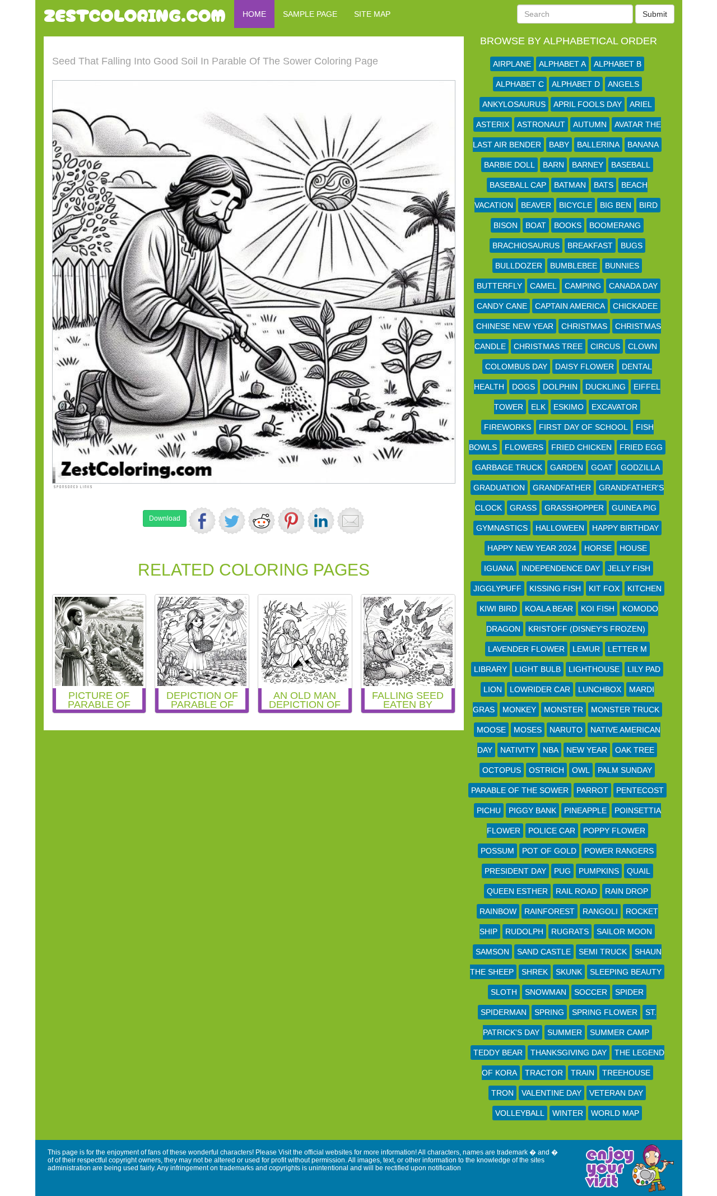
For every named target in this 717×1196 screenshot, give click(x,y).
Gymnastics (502, 527)
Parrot (592, 790)
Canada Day (633, 285)
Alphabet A (562, 63)
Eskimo (568, 406)
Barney (587, 164)
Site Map (372, 14)
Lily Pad (643, 669)
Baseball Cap (518, 184)
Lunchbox (599, 689)
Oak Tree (634, 749)
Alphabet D (576, 84)
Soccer (590, 992)
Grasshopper (574, 507)
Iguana (499, 568)
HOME (254, 14)
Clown (642, 346)
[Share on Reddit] (261, 520)
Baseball (630, 164)
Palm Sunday (625, 770)
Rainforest (549, 911)
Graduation (499, 487)
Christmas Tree (548, 346)
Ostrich (546, 770)
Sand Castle (544, 951)
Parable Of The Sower (520, 790)
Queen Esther (517, 891)
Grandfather (562, 487)
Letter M (627, 649)
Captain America (570, 306)
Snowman (545, 992)
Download (164, 518)
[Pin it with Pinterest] (291, 520)
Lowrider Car (540, 689)
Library (490, 669)
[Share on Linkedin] (321, 520)
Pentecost (640, 790)
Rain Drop (626, 891)
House (633, 548)
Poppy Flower (614, 830)
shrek (535, 971)
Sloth (504, 992)
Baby (559, 144)
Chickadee (635, 306)
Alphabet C (520, 84)
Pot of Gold (549, 850)
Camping (583, 285)
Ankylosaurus (514, 104)
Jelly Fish (629, 568)
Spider (629, 992)
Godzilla (640, 467)
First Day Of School (583, 427)
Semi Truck (603, 951)
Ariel (641, 104)
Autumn (590, 124)
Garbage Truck (508, 467)
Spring (549, 1012)
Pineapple (585, 810)
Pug (562, 870)
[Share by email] (350, 520)
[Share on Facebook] (202, 520)
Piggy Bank (532, 810)
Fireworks (507, 427)
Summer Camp (619, 1032)
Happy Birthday (625, 527)
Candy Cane (502, 306)
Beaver (536, 205)
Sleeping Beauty (626, 971)
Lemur (586, 649)
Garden (566, 467)
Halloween (560, 527)
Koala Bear (549, 608)
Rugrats (570, 931)
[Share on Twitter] (231, 520)
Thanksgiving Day (568, 1052)
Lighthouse (594, 669)
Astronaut (541, 124)
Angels (623, 84)
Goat (602, 467)
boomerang (615, 225)
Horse (598, 548)
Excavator (614, 406)
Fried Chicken (581, 447)
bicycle (575, 205)
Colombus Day (516, 366)
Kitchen (644, 588)
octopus (501, 770)
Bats (603, 184)
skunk (569, 971)
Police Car (551, 830)
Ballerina (598, 144)
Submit (654, 14)
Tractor (544, 1072)
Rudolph (524, 931)
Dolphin (560, 386)
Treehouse (626, 1072)
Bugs (631, 245)
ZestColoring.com (135, 14)
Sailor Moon (624, 931)
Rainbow (497, 911)
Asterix (492, 124)
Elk (538, 406)
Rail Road (576, 891)
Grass (523, 507)
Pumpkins (599, 870)
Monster (563, 709)
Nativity (517, 749)
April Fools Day (587, 104)
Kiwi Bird (498, 608)
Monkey (519, 709)
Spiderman (504, 1012)
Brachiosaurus (526, 245)
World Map (615, 1113)
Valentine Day (551, 1092)
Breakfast (590, 245)
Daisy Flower (584, 366)
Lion (492, 689)
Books (567, 225)
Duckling (605, 386)
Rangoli (600, 911)
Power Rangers (619, 850)
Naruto (566, 729)
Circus (605, 346)
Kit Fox (604, 588)
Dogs (523, 386)
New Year (586, 749)
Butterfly (499, 285)
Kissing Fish (555, 588)
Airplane (512, 63)
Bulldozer (518, 265)
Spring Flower (604, 1012)
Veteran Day (616, 1092)
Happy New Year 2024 (531, 548)
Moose (491, 729)
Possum (497, 850)
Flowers (524, 447)
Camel (543, 285)
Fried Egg (641, 447)
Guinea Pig (634, 507)
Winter (567, 1113)
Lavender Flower (526, 649)
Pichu (489, 810)
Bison (505, 225)
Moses (528, 729)
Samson (492, 951)
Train (582, 1072)
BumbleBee (573, 265)
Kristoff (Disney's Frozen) (586, 628)
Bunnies (622, 265)
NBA (550, 749)
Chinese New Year (514, 326)
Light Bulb (538, 669)
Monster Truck (625, 709)
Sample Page (310, 14)
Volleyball (519, 1113)
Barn (553, 164)
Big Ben (615, 205)
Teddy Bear (498, 1052)
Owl (581, 770)
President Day (515, 870)
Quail (638, 870)
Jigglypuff (497, 588)
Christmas (584, 326)
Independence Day (561, 568)
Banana (643, 144)
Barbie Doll (509, 164)
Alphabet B (617, 63)
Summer (564, 1032)
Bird (648, 205)
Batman (570, 184)
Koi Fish (597, 608)
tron (502, 1092)
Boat (535, 225)
